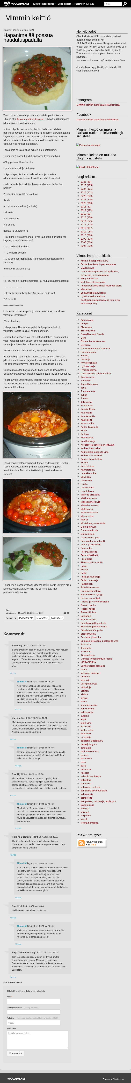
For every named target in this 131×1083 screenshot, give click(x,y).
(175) (87, 185)
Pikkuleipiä (86, 558)
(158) (87, 217)
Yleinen (85, 690)
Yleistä (84, 694)
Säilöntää (86, 644)
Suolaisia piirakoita (91, 637)
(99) (86, 213)
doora (84, 701)
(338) (87, 238)
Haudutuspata (25, 618)
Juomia (85, 398)
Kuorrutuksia (87, 466)
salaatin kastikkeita (91, 776)
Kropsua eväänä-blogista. (30, 119)
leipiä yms (86, 722)
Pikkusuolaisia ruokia (92, 562)
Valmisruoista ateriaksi (93, 665)
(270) (87, 235)
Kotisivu (32, 1017)
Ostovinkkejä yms (90, 537)
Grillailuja (86, 345)
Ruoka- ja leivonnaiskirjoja (95, 601)
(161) (87, 188)
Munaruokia (87, 516)
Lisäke (84, 484)
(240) (87, 196)
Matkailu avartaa (90, 505)
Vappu (84, 669)
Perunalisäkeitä (89, 551)
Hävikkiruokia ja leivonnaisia (96, 373)
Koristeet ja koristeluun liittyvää (97, 444)
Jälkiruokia (86, 402)
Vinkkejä (85, 676)
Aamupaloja (87, 320)
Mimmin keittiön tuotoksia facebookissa (97, 119)
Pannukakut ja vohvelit (93, 541)
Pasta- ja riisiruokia (91, 544)
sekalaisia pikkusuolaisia (94, 790)
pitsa (83, 762)
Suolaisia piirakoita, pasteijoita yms (99, 640)
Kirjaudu (90, 3)
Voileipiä (85, 680)
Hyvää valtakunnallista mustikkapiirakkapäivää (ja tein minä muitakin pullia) (100, 300)
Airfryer (85, 323)
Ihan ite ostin (87, 377)
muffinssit (86, 733)
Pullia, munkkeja (89, 580)
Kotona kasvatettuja (91, 459)
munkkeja (86, 737)
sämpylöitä (86, 797)
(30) (86, 206)
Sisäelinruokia (88, 633)
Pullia (83, 573)
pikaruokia (86, 758)
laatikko (85, 715)
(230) (87, 246)
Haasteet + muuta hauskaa (95, 348)
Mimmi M (22, 681)
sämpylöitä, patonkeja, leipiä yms (98, 801)
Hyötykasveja (88, 366)
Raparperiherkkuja (91, 591)
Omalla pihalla (88, 526)
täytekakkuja (87, 805)
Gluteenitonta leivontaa (93, 341)
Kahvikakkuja (88, 409)
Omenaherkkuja (89, 530)
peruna (84, 755)
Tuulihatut (86, 651)
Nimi (9, 996)
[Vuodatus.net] (16, 1079)
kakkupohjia (87, 712)
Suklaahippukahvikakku (93, 292)
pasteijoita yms (89, 744)
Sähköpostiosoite (23, 1007)
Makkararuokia (89, 498)
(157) (87, 228)
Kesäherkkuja (88, 441)
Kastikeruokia (88, 416)
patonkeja (86, 747)
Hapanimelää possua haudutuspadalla (28, 37)
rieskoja (85, 772)
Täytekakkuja (88, 655)
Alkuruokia (86, 327)
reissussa (86, 769)
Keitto (84, 430)
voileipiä (85, 812)
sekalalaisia (87, 794)
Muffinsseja (87, 509)
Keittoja (85, 434)
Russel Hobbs (88, 605)
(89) (86, 181)
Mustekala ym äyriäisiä (93, 523)
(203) (87, 224)
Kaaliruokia (87, 405)
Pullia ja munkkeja (90, 576)
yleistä (84, 819)
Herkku (84, 355)
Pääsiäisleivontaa (90, 587)
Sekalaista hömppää (92, 630)
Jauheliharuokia (89, 384)
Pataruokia (86, 548)
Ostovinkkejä (87, 534)
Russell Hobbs (88, 612)
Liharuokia (42, 618)
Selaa (64, 3)
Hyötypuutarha (89, 369)
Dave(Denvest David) (92, 334)
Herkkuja (85, 359)
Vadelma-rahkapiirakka (93, 282)
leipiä (83, 719)
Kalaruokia (86, 412)
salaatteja (86, 780)
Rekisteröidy (79, 3)
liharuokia (86, 726)
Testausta (86, 648)
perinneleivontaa (90, 751)
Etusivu (36, 3)
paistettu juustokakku (92, 740)
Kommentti (11, 1028)
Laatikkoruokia (88, 473)
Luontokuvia (87, 491)
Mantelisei (86, 289)
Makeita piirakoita (90, 494)
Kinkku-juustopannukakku (94, 260)
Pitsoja (84, 569)
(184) (86, 231)
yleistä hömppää (89, 822)
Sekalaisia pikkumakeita (93, 623)
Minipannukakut (89, 278)
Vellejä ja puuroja (90, 673)
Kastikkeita (57, 618)
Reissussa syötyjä (90, 598)
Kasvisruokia (87, 423)
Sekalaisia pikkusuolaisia (94, 626)
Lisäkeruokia (87, 487)
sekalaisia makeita (90, 787)
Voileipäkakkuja (89, 683)
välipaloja (86, 815)
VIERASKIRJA (88, 662)
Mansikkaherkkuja (90, 501)
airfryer (84, 698)
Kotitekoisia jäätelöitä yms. (95, 451)
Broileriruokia (88, 330)
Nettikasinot (48, 3)
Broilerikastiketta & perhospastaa (98, 264)
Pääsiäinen (87, 583)
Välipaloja (86, 687)
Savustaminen (88, 619)
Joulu (83, 387)
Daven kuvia (87, 267)
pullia (83, 765)
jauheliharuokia (89, 705)
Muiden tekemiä (89, 512)
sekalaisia (86, 783)
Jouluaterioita (88, 391)
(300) (87, 203)
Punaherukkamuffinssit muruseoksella (101, 285)
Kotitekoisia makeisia (92, 455)
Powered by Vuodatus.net (113, 1079)
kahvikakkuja (87, 708)
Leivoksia (86, 476)
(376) (87, 199)
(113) (86, 210)
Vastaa (13, 673)
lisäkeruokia (87, 730)
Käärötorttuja (88, 469)
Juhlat (84, 394)
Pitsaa (84, 566)
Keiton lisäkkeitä (89, 427)
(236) (87, 221)
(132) (87, 192)
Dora (83, 337)
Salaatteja (86, 616)
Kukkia (84, 462)
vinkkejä (85, 808)
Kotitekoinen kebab (91, 448)
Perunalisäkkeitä (89, 555)
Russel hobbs (88, 608)
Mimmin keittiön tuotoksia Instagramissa (98, 104)
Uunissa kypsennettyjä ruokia (96, 658)
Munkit (84, 519)
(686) (87, 242)
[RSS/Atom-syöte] (91, 843)
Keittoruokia (87, 437)
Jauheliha (86, 380)
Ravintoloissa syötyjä (92, 594)
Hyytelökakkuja (89, 362)
